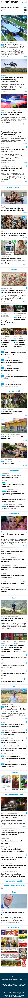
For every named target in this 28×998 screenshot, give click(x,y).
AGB (23, 992)
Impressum (21, 995)
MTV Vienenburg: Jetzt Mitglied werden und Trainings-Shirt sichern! (13, 209)
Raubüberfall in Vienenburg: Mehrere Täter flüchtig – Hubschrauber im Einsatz (11, 9)
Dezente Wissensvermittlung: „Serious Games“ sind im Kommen (13, 875)
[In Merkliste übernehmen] (26, 43)
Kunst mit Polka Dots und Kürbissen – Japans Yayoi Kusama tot (13, 867)
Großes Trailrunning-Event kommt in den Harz (12, 620)
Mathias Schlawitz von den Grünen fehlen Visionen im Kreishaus (14, 708)
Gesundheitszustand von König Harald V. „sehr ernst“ (11, 169)
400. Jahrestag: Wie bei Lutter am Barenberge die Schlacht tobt (13, 291)
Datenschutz (18, 994)
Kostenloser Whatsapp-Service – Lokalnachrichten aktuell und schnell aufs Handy (13, 261)
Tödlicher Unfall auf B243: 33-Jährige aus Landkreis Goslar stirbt (13, 500)
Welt (10, 987)
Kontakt (5, 992)
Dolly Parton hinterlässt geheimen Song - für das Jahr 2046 (13, 834)
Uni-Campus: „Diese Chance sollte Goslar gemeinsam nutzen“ (12, 46)
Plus (23, 985)
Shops (15, 985)
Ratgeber (14, 984)
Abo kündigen (9, 996)
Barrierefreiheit (10, 994)
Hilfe (10, 992)
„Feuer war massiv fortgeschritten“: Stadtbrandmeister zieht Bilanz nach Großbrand (13, 493)
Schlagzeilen (16, 987)
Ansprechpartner (17, 992)
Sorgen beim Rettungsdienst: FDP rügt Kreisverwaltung (13, 114)
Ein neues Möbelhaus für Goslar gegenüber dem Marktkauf (13, 507)
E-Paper (10, 985)
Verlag (5, 985)
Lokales (4, 984)
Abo (25, 984)
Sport (9, 984)
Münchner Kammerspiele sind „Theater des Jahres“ (11, 133)
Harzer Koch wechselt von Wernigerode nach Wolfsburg (11, 476)
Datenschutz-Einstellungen (10, 995)
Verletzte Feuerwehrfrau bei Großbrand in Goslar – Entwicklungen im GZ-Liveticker (13, 484)
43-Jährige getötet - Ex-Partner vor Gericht (12, 583)
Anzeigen (20, 984)
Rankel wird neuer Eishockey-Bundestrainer (13, 681)
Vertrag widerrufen (18, 996)
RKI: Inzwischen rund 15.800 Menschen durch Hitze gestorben (12, 850)
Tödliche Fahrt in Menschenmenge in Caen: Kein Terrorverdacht (13, 816)
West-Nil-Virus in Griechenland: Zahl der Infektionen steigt (13, 858)
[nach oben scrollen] (25, 995)
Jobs (19, 985)
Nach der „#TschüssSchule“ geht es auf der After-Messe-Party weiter (13, 234)
